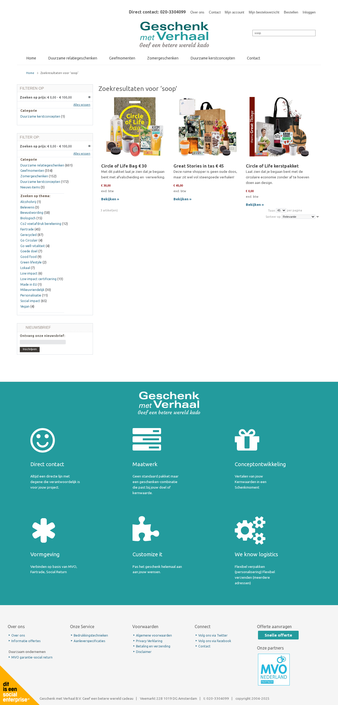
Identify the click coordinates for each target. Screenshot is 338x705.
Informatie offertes (25, 641)
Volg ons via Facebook (214, 641)
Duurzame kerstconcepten (40, 116)
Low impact (28, 273)
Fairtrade (27, 229)
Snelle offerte (278, 635)
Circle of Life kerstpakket (272, 166)
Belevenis (27, 207)
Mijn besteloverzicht (264, 12)
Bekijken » (110, 199)
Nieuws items (30, 187)
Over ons (197, 12)
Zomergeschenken (34, 176)
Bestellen (291, 12)
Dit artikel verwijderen (89, 97)
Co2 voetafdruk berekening (40, 223)
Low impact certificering (38, 279)
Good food (28, 256)
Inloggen (309, 12)
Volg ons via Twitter (213, 635)
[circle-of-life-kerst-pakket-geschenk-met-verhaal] (279, 130)
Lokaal (25, 268)
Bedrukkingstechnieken (91, 635)
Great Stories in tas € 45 (198, 166)
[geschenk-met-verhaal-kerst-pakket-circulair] (134, 130)
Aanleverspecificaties (89, 641)
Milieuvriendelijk (32, 289)
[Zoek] (249, 32)
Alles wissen (81, 104)
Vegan (25, 306)
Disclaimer (144, 651)
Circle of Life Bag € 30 (124, 166)
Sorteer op (273, 216)
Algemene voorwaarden (154, 635)
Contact (215, 12)
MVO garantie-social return (32, 657)
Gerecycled (28, 234)
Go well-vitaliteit (32, 246)
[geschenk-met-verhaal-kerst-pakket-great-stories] (206, 130)
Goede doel (28, 251)
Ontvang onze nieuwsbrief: (42, 335)
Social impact (30, 301)
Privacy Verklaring (149, 641)
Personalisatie (30, 295)
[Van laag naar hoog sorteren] (317, 216)
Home (30, 73)
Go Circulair (29, 240)
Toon (271, 210)
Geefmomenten (32, 170)
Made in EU (28, 284)
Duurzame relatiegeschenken (42, 165)
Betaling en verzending (153, 646)
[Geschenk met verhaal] (174, 23)
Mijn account (234, 12)
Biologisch (28, 218)
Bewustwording (31, 212)
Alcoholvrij (28, 201)
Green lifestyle (31, 262)
